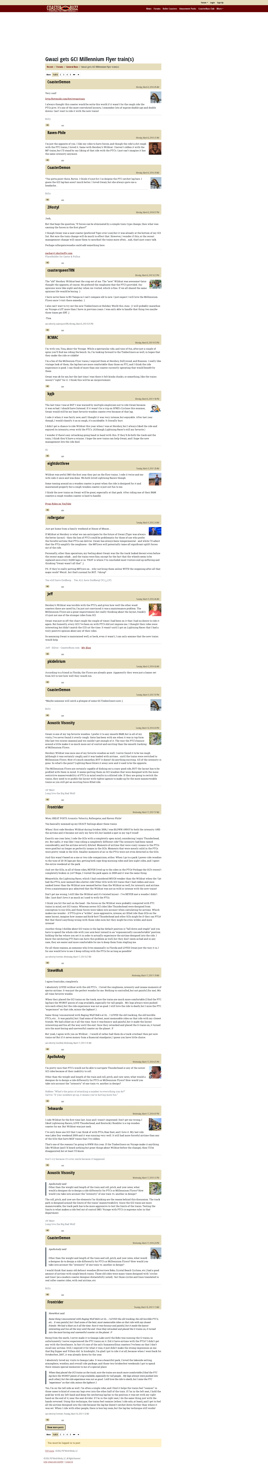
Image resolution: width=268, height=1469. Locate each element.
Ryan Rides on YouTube (58, 503)
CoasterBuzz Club (206, 8)
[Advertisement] (134, 33)
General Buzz (72, 66)
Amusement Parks (187, 8)
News (148, 8)
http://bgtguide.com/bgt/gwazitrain (65, 98)
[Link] (62, 125)
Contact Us (69, 1461)
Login (212, 2)
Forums (157, 8)
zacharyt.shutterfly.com (58, 253)
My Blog (86, 647)
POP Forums (49, 1450)
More (219, 8)
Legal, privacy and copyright (53, 1461)
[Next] (74, 74)
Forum (203, 2)
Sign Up (220, 2)
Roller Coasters (170, 8)
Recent (50, 66)
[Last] (78, 74)
